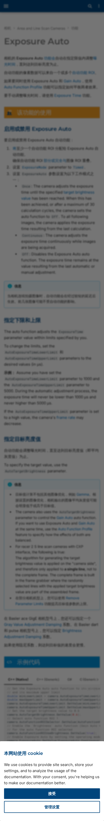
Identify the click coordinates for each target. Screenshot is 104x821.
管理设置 (52, 807)
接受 (52, 793)
